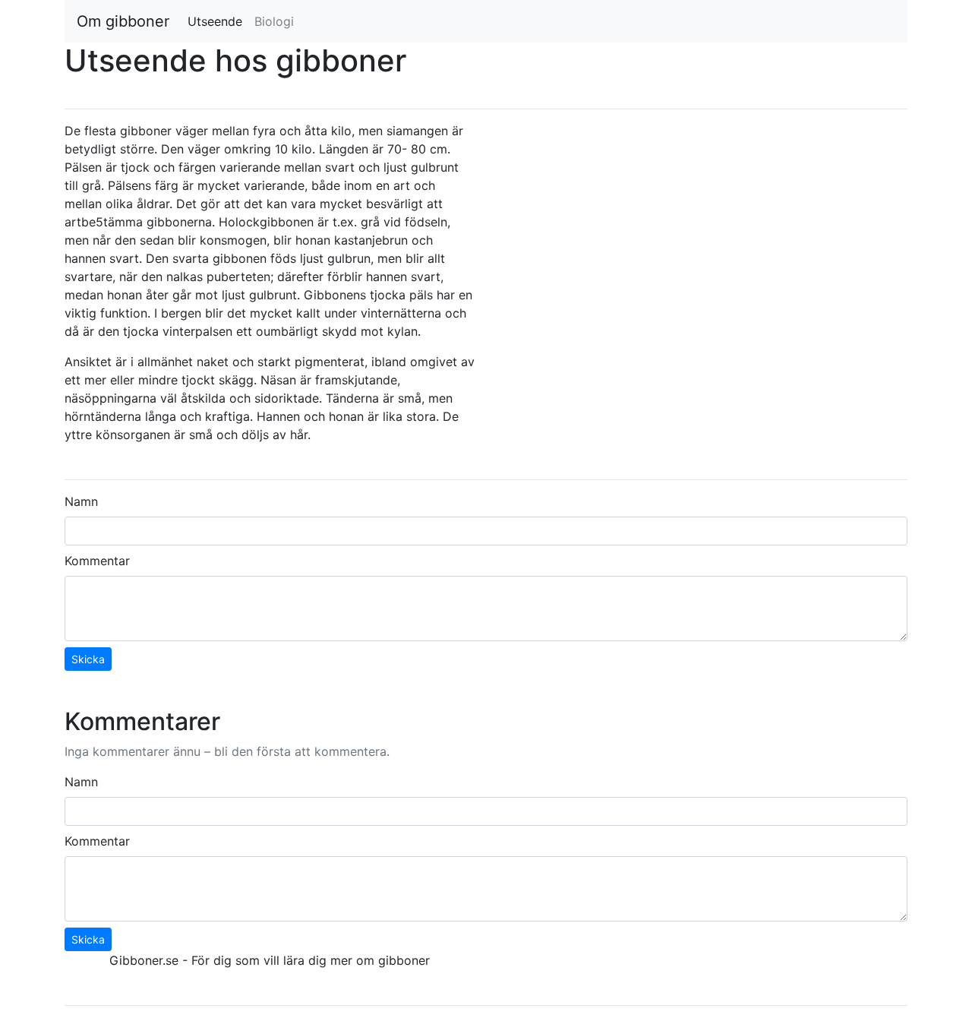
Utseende (218, 21)
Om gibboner (123, 21)
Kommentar (97, 560)
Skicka (88, 659)
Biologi (274, 21)
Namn (81, 501)
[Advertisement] (702, 228)
